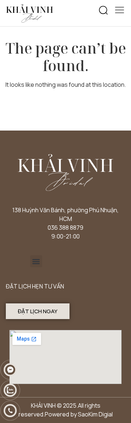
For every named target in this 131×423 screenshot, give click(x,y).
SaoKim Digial (95, 414)
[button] (103, 10)
